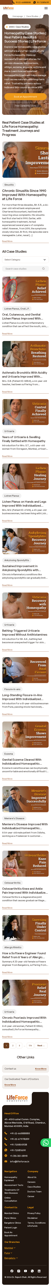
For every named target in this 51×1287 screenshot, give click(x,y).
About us (31, 1177)
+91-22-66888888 (20, 1133)
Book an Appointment (25, 96)
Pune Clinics (10, 1218)
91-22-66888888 (23, 2)
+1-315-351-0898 (18, 1155)
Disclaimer (32, 1218)
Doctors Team (34, 1191)
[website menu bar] (46, 8)
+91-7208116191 (18, 1150)
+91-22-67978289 (19, 1139)
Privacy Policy (34, 1213)
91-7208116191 (43, 2)
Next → (41, 1045)
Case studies (34, 1187)
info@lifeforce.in (19, 1161)
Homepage (18, 16)
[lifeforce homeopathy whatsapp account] (45, 1143)
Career (30, 1196)
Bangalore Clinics (12, 1223)
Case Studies (32, 16)
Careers (31, 1182)
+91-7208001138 (18, 1144)
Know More (40, 1069)
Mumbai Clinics (11, 1213)
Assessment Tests (13, 1185)
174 (30, 1045)
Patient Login (10, 1227)
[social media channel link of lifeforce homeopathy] (12, 1271)
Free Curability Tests (25, 105)
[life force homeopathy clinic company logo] (18, 1100)
